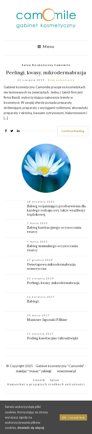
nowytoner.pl (66, 371)
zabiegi (46, 371)
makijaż (21, 371)
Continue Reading (72, 131)
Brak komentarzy (61, 79)
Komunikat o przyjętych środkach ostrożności (46, 384)
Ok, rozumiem (73, 417)
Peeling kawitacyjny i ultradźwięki (52, 338)
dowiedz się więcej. (31, 428)
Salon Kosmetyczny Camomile (46, 64)
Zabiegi (33, 301)
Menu (47, 46)
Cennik (39, 380)
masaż (34, 371)
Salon (54, 380)
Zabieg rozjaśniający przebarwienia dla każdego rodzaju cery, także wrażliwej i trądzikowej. (56, 210)
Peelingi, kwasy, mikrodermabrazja (46, 72)
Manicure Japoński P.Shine (47, 320)
